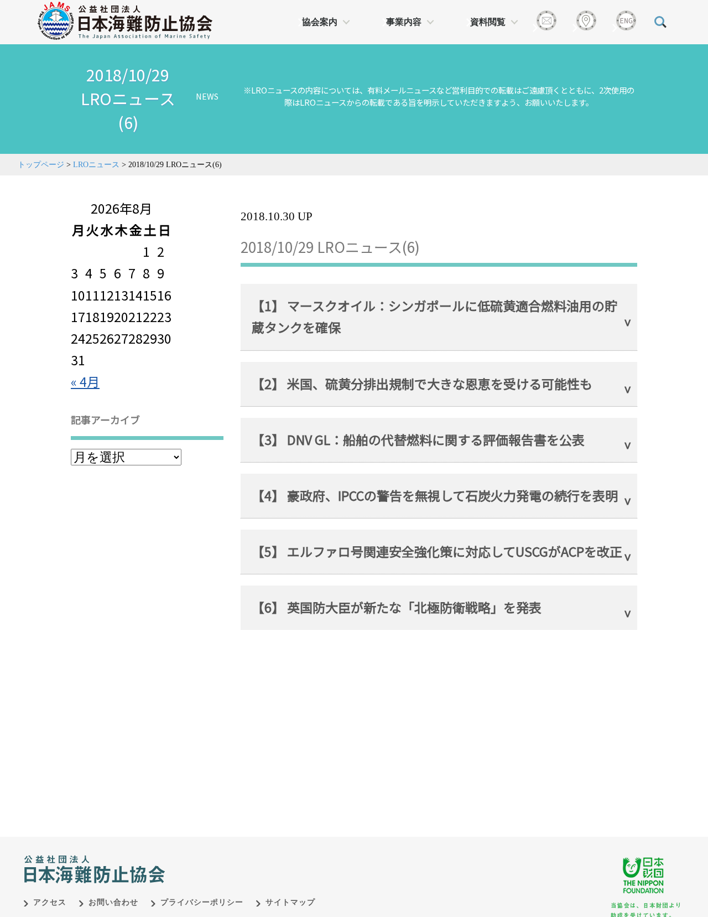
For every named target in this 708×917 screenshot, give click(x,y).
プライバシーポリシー (201, 902)
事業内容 (403, 22)
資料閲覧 (488, 22)
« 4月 (85, 381)
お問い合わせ (113, 902)
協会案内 (319, 22)
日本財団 (254, 857)
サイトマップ (290, 902)
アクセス (49, 902)
